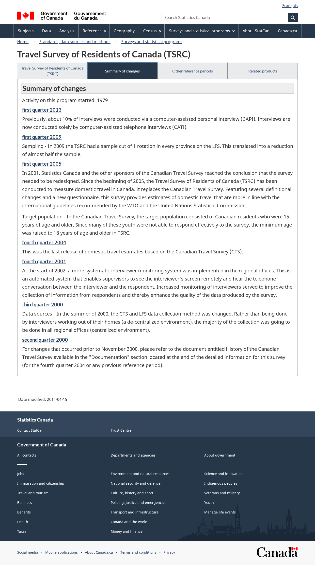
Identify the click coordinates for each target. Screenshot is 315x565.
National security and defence (135, 483)
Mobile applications (61, 552)
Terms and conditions (138, 552)
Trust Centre (121, 430)
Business (24, 502)
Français (290, 5)
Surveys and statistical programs (151, 41)
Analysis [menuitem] (66, 31)
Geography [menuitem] (124, 31)
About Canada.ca (99, 552)
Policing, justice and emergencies (138, 502)
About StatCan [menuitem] (256, 31)
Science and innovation (223, 473)
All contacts (26, 455)
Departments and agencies (133, 455)
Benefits (24, 512)
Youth (209, 502)
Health (22, 521)
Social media (27, 552)
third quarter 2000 (42, 304)
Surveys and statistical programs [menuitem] (199, 31)
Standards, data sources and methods (74, 41)
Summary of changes (122, 71)
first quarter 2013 (42, 110)
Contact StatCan (30, 430)
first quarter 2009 (42, 137)
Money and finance (126, 531)
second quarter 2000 (45, 340)
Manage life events (220, 512)
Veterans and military (222, 493)
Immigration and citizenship (40, 483)
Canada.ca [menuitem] (287, 31)
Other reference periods (192, 71)
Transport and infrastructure (134, 512)
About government (219, 455)
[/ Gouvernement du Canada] (61, 16)
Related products (262, 71)
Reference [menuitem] (92, 31)
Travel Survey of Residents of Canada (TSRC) (52, 71)
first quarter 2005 (42, 164)
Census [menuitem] (150, 31)
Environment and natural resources (140, 473)
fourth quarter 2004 (44, 242)
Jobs (20, 473)
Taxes (21, 531)
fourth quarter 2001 (44, 261)
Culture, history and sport (132, 493)
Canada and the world (129, 521)
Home (23, 41)
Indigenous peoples (220, 483)
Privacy (169, 552)
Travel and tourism (32, 493)
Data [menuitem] (46, 31)
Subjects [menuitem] (26, 31)
